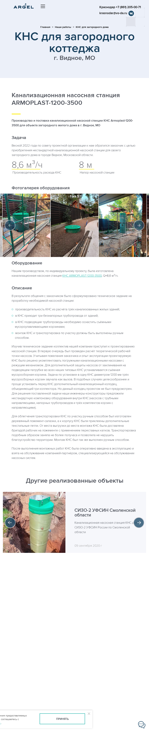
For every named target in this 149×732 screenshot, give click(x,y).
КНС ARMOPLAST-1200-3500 (82, 276)
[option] (75, 225)
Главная (45, 27)
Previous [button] (10, 225)
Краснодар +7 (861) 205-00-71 (120, 7)
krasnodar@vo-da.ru (113, 13)
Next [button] (139, 225)
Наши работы (63, 27)
